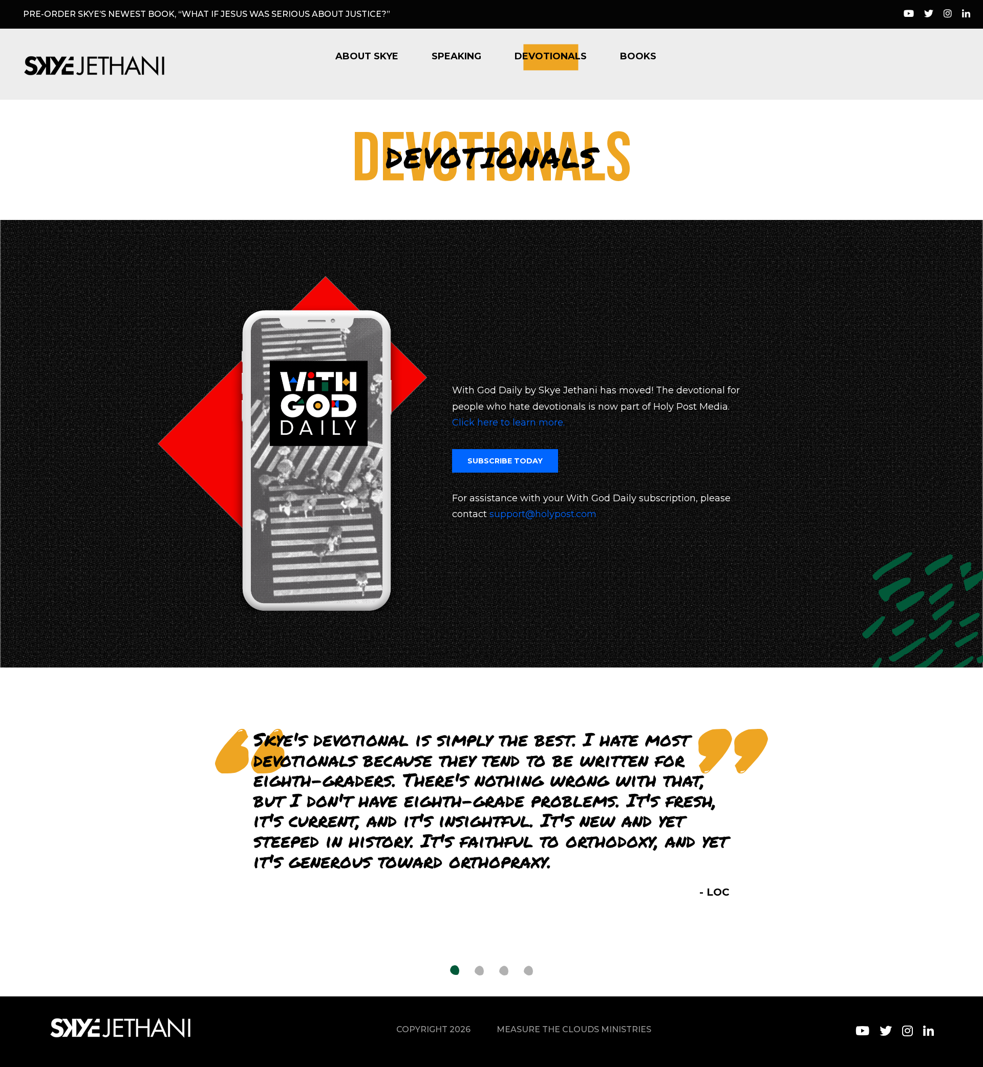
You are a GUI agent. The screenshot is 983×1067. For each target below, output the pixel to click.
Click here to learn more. (508, 422)
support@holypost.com (542, 514)
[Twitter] (928, 14)
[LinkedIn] (966, 14)
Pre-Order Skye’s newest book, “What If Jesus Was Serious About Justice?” (206, 14)
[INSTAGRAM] (907, 1031)
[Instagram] (948, 14)
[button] (454, 970)
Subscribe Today (505, 460)
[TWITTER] (886, 1031)
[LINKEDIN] (928, 1031)
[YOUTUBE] (862, 1031)
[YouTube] (909, 14)
